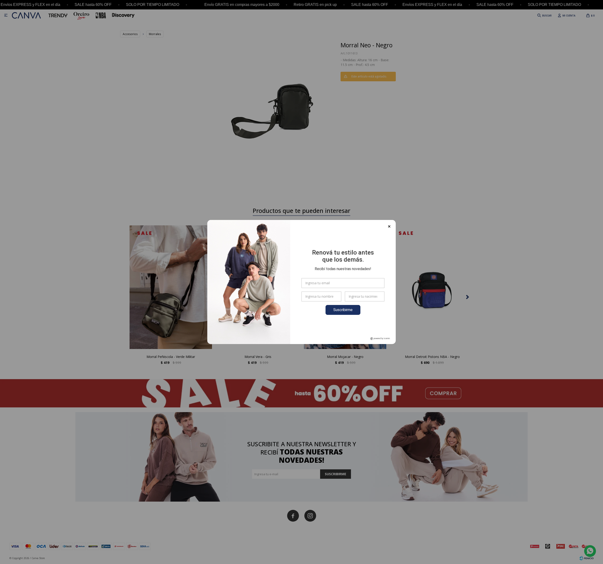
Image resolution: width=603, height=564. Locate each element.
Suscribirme (343, 310)
